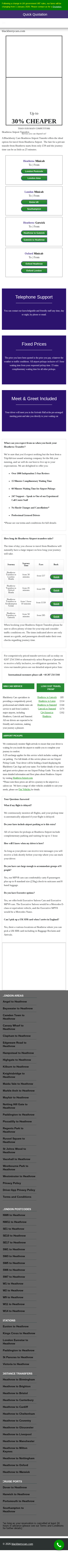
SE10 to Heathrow (14, 1235)
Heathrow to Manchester (18, 1441)
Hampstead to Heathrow (18, 1052)
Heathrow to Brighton (17, 1386)
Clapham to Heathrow (17, 1035)
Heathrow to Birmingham (19, 1379)
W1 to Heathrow (13, 1283)
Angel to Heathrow (15, 1001)
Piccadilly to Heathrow (17, 1121)
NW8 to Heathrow (14, 1215)
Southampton (34, 209)
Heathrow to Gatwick (34, 233)
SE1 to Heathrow (13, 1228)
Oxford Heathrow (34, 264)
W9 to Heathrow (13, 1297)
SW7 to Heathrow (14, 1276)
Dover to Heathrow (15, 1487)
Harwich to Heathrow (16, 1494)
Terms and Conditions (17, 1196)
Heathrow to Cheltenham (19, 1413)
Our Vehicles (25, 789)
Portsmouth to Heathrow (18, 1501)
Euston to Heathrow (16, 1326)
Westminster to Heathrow (19, 1176)
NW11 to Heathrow (14, 1221)
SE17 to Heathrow (14, 1242)
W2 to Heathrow (13, 1290)
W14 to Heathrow (14, 1310)
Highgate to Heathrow (17, 1059)
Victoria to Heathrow (16, 1364)
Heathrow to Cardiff (15, 1406)
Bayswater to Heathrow (18, 1008)
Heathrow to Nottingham (18, 1458)
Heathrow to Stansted (47, 705)
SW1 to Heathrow (14, 1249)
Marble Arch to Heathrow (19, 1090)
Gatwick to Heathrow (34, 240)
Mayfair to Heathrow (16, 1097)
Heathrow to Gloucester (18, 1427)
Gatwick (34, 222)
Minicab (34, 161)
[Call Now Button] (59, 1545)
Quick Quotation (35, 14)
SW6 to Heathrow (14, 1269)
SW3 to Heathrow (14, 1256)
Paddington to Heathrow (18, 1114)
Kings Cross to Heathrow (19, 1333)
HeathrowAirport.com (23, 778)
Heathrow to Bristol (15, 1393)
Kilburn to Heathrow (16, 1066)
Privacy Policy (12, 1183)
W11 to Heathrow (14, 1304)
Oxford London (34, 270)
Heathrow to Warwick (16, 1471)
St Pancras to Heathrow (18, 1357)
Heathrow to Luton (47, 701)
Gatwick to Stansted (47, 709)
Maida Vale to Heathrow (18, 1083)
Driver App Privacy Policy (19, 1189)
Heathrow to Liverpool (17, 1434)
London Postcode (34, 171)
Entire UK (34, 202)
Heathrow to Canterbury (18, 1400)
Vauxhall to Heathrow (16, 1159)
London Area (34, 178)
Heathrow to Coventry (17, 1420)
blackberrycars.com (22, 1544)
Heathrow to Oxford (15, 1465)
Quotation (57, 7)
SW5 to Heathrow (14, 1263)
